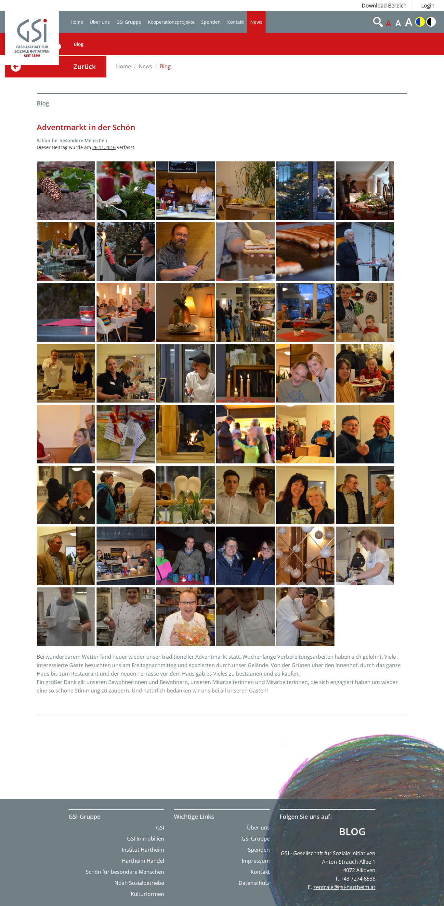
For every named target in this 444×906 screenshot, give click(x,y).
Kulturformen (147, 894)
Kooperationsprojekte (171, 22)
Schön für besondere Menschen (125, 871)
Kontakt (235, 22)
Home (77, 22)
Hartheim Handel (143, 860)
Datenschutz (254, 882)
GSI (160, 827)
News (256, 22)
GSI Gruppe (128, 22)
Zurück (84, 66)
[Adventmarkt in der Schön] (66, 190)
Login (428, 5)
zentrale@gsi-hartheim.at (344, 887)
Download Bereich (384, 5)
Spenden (211, 22)
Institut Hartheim (143, 849)
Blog (79, 44)
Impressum (256, 860)
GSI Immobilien (145, 838)
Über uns (100, 22)
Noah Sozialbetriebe (139, 882)
